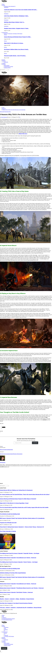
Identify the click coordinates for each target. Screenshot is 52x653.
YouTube (4, 64)
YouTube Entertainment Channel (8, 618)
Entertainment (5, 32)
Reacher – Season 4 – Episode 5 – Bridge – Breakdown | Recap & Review (17, 599)
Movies (5, 34)
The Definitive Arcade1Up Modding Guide (10, 514)
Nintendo (6, 629)
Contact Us (4, 617)
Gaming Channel (7, 67)
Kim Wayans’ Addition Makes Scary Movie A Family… (16, 49)
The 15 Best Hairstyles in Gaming (8, 531)
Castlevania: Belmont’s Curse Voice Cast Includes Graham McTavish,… (20, 9)
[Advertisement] (26, 474)
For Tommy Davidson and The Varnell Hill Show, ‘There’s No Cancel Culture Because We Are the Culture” (25, 494)
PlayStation (6, 7)
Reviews (3, 59)
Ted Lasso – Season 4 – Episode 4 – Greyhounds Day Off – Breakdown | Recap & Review (20, 607)
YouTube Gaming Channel (7, 619)
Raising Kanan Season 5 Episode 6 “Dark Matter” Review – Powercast (16, 592)
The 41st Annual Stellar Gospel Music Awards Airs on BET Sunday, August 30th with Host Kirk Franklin (24, 507)
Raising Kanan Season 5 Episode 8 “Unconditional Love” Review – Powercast (18, 557)
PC (4, 111)
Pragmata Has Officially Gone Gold (8, 522)
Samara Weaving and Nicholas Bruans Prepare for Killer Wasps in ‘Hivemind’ (18, 498)
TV (4, 634)
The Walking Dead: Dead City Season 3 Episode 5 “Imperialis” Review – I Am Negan (19, 553)
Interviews (6, 62)
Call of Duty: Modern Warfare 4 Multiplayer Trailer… (16, 16)
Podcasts (3, 63)
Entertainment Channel (8, 66)
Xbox (10, 111)
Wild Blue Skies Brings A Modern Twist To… (14, 22)
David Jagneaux (4, 117)
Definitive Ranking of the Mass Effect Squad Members (13, 572)
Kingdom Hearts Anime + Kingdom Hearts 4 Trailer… (16, 28)
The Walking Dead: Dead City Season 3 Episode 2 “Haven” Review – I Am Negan (19, 562)
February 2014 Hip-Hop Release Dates (6, 449)
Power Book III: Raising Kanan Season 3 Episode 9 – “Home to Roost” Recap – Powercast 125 (22, 527)
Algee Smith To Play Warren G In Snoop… (14, 43)
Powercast (6, 635)
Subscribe (35, 442)
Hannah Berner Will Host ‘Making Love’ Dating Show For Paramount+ (16, 490)
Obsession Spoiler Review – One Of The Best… (15, 55)
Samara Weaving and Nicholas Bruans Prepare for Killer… (17, 37)
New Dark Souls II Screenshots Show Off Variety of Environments (11, 453)
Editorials (4, 60)
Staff (3, 616)
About (3, 4)
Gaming (3, 5)
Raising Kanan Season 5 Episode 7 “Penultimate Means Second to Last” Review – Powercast (22, 588)
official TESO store (23, 133)
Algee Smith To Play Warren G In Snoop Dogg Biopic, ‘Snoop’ (14, 503)
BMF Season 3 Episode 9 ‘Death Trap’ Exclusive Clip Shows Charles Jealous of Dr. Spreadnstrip (22, 518)
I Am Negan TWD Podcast (9, 636)
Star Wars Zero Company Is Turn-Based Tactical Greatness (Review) (16, 603)
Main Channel (6, 65)
